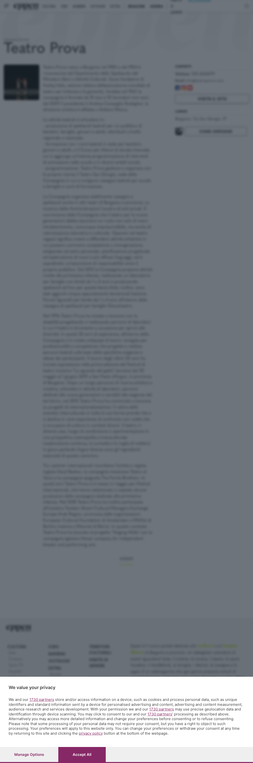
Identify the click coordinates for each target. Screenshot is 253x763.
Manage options (29, 754)
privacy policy (91, 733)
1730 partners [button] (41, 699)
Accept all (82, 754)
